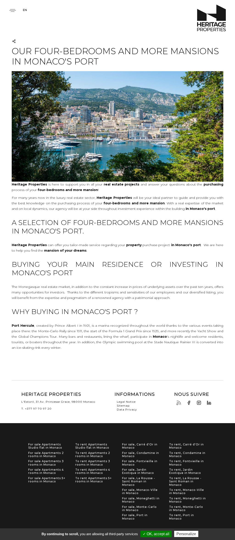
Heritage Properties (211, 18)
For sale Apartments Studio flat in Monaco (45, 446)
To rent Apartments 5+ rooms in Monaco (93, 480)
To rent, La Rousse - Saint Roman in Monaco (185, 482)
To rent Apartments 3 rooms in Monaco (92, 463)
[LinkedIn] (210, 403)
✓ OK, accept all (156, 534)
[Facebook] (190, 403)
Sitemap (123, 405)
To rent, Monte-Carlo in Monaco (186, 508)
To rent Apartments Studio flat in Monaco (92, 446)
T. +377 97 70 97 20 (36, 408)
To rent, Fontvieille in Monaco (186, 463)
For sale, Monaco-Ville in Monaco (140, 491)
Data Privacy (127, 409)
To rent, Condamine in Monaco (187, 454)
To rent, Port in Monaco (181, 517)
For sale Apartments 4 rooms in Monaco (46, 471)
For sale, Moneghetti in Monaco (140, 500)
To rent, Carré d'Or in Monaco (186, 446)
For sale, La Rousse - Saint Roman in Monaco (138, 482)
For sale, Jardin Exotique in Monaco (138, 471)
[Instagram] (200, 403)
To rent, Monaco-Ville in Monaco (186, 491)
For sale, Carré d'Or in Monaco (139, 446)
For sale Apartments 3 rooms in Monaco (46, 463)
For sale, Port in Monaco (135, 517)
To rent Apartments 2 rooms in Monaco (92, 454)
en (25, 10)
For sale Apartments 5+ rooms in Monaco (46, 480)
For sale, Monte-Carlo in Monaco (139, 508)
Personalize (186, 534)
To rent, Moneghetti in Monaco (187, 500)
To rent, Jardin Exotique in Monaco (185, 471)
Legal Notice (126, 401)
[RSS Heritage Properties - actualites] (179, 403)
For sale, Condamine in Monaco (140, 454)
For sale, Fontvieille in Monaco (139, 463)
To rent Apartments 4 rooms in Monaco (92, 471)
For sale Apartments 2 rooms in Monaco (46, 454)
